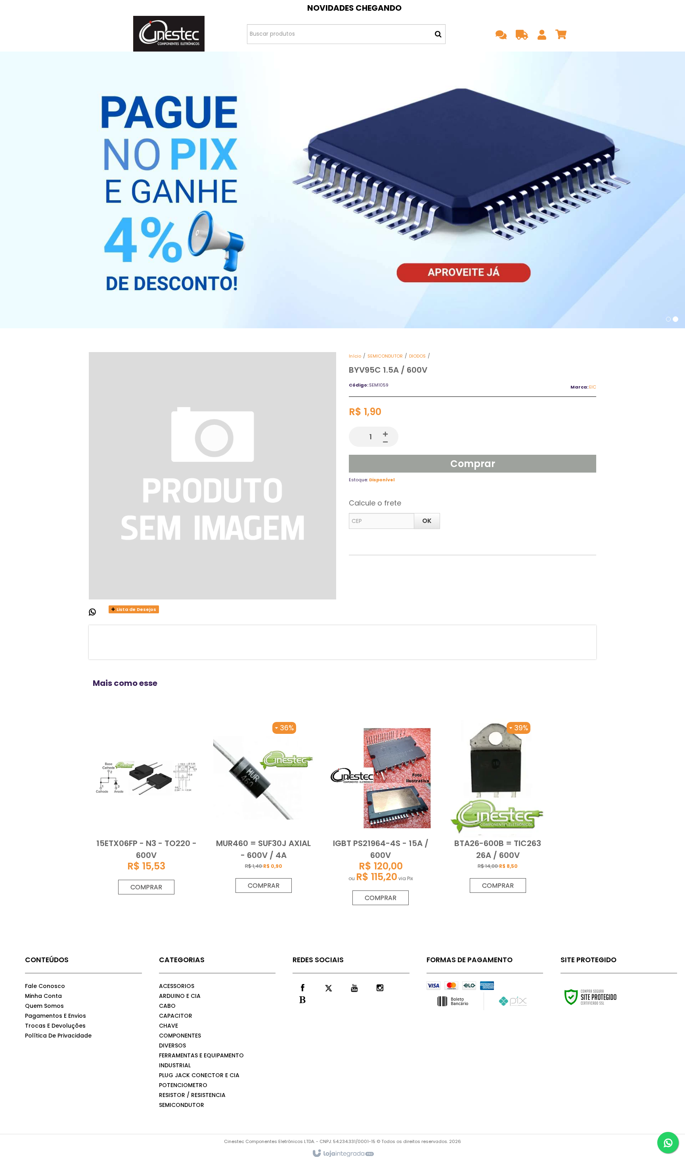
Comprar (472, 463)
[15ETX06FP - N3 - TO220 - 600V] (146, 808)
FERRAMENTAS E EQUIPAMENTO (201, 1055)
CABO (167, 1006)
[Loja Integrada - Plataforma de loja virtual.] (343, 1153)
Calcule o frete (375, 503)
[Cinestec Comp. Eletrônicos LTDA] (169, 34)
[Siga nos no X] (328, 987)
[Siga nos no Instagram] (380, 987)
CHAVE (168, 1026)
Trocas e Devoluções (55, 1026)
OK (427, 520)
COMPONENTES (180, 1036)
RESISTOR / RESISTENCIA (192, 1095)
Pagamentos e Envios (55, 1016)
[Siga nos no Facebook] (302, 987)
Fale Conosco (45, 986)
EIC (592, 387)
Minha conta (43, 996)
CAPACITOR (175, 1016)
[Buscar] (438, 34)
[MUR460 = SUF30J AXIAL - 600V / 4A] (263, 807)
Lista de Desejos (135, 609)
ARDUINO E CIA (180, 996)
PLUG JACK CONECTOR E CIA (199, 1075)
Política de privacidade (58, 1036)
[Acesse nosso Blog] (302, 999)
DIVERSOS (172, 1045)
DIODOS (417, 356)
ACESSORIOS (176, 986)
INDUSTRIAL (175, 1065)
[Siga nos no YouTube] (354, 987)
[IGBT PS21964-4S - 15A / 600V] (380, 813)
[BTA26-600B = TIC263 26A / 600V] (497, 807)
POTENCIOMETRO (183, 1085)
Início (355, 356)
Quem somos (44, 1006)
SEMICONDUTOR (385, 356)
